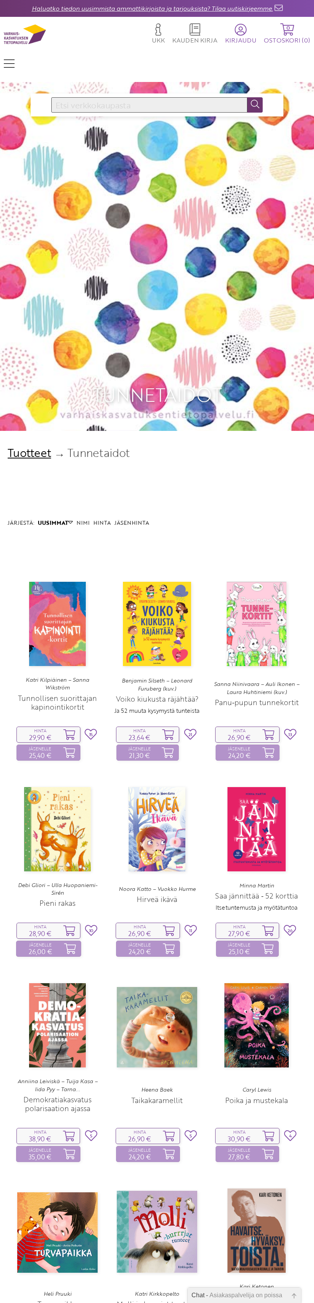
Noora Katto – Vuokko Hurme (157, 889)
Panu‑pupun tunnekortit (257, 702)
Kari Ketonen (256, 1286)
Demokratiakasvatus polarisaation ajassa (57, 1104)
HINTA (102, 523)
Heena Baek (157, 1089)
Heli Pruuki (58, 1294)
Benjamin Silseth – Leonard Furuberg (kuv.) (157, 684)
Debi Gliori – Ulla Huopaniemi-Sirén (57, 889)
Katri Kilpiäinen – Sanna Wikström (57, 683)
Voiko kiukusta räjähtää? (157, 698)
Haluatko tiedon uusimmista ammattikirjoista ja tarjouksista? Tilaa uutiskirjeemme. (152, 8)
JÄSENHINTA (131, 523)
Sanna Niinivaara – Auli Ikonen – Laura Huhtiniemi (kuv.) (256, 688)
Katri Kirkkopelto (157, 1294)
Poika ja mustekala (256, 1100)
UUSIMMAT (53, 523)
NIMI (83, 523)
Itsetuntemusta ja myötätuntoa (257, 907)
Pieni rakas (57, 903)
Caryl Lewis (256, 1089)
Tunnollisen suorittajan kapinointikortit (57, 702)
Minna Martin (256, 885)
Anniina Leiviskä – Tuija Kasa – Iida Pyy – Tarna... (58, 1085)
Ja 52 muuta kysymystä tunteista (157, 710)
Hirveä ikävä (157, 899)
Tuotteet (29, 452)
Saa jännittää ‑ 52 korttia (256, 895)
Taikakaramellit (157, 1100)
